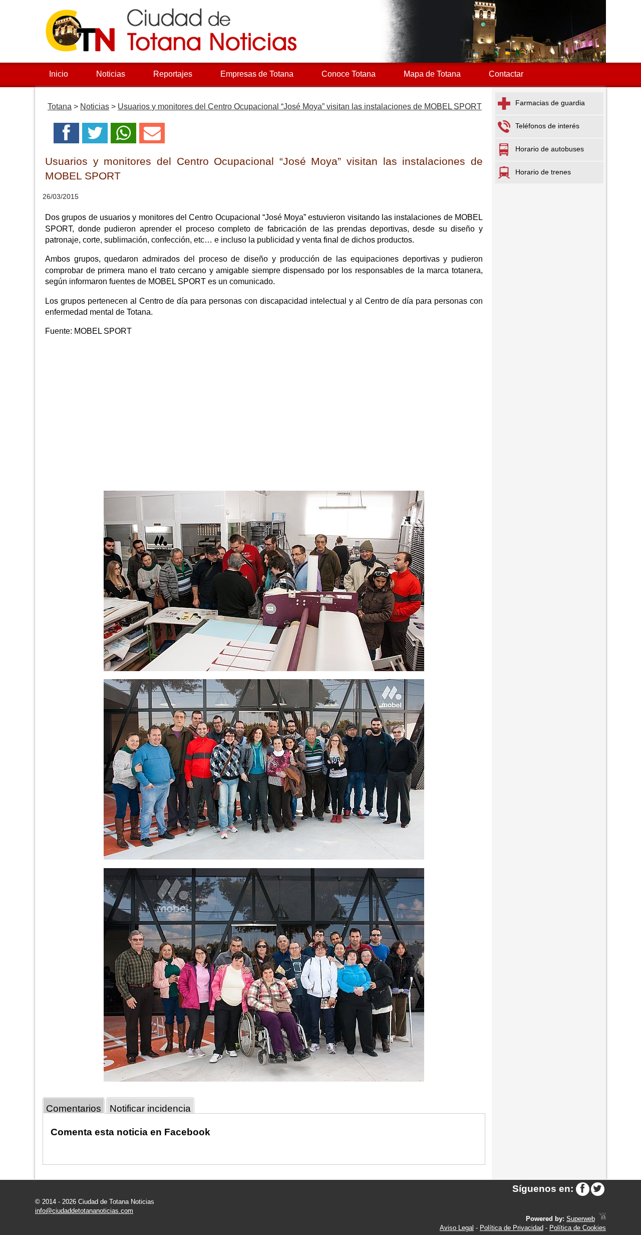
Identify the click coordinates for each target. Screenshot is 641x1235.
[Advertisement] (264, 415)
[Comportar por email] (152, 136)
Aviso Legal (457, 1227)
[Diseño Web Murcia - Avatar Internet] (602, 1218)
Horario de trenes (543, 172)
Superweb (580, 1218)
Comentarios (73, 1108)
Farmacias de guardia (550, 103)
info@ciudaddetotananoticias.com (84, 1210)
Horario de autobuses (549, 149)
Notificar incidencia (150, 1108)
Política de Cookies (577, 1227)
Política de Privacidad (511, 1227)
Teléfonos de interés (547, 126)
